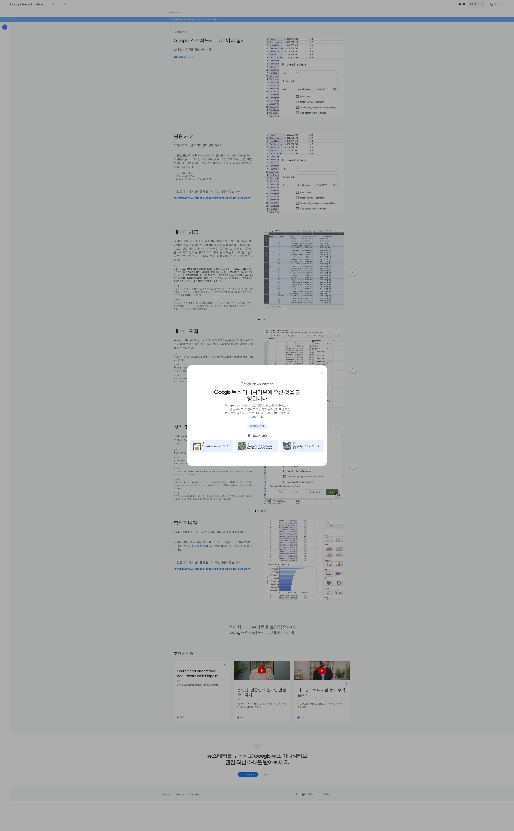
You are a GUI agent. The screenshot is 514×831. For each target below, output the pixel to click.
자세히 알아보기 (257, 426)
